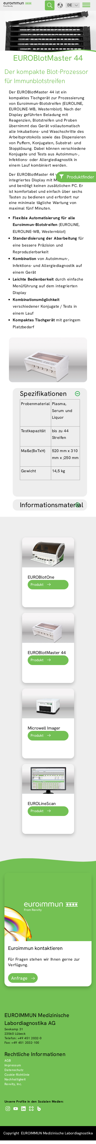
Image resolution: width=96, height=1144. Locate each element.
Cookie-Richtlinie (17, 1075)
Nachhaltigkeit (15, 1079)
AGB (7, 1060)
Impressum (12, 1065)
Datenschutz (13, 1070)
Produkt (37, 584)
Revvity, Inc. (13, 1084)
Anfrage (19, 978)
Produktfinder (80, 177)
